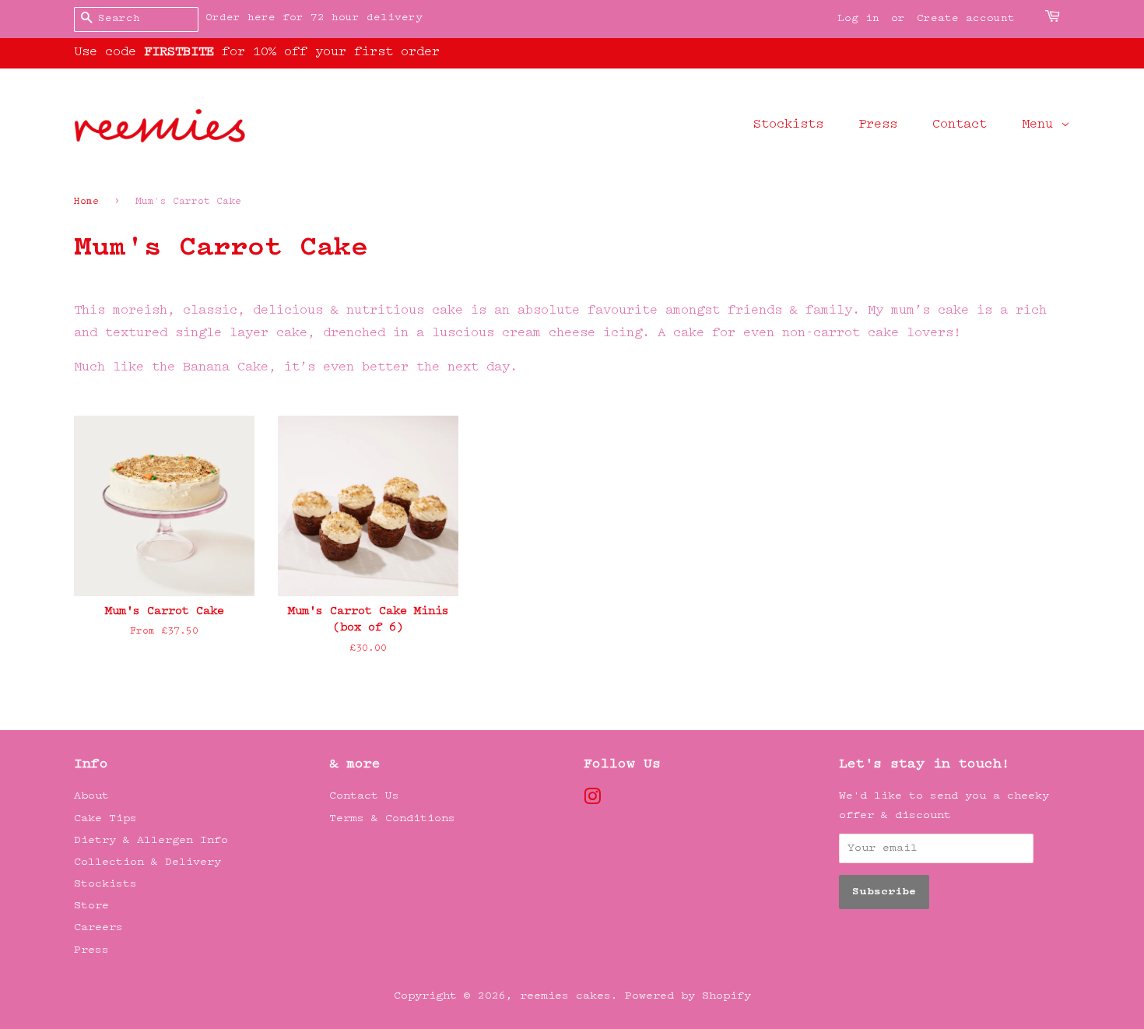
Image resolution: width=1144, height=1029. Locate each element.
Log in (858, 18)
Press (877, 125)
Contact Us (364, 796)
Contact (959, 125)
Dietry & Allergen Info (151, 840)
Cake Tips (105, 818)
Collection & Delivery (147, 862)
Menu (1041, 125)
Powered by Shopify (688, 996)
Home (86, 202)
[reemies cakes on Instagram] (592, 800)
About (91, 796)
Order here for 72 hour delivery (314, 18)
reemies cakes (565, 996)
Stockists (788, 125)
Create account (966, 18)
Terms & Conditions (392, 818)
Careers (98, 927)
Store (91, 906)
